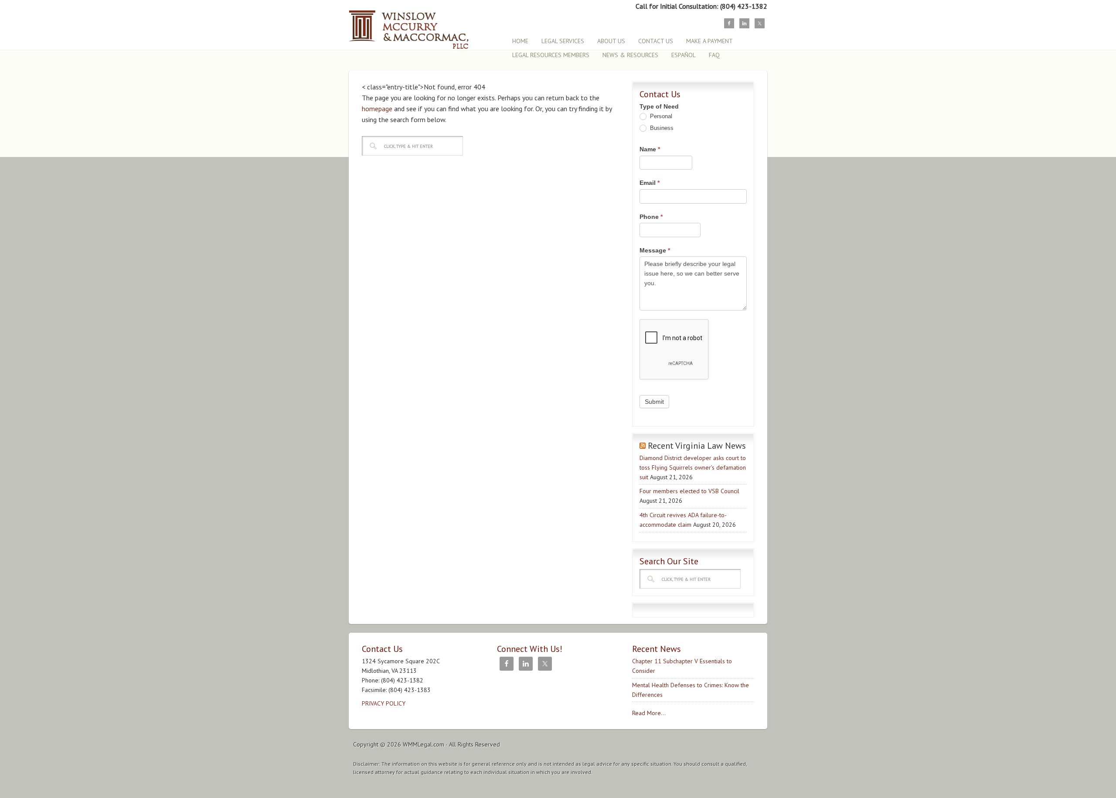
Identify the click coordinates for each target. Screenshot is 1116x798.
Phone (651, 216)
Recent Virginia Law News (697, 445)
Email (650, 182)
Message (655, 250)
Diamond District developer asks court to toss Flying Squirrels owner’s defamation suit (693, 467)
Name (650, 149)
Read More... (649, 713)
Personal (660, 116)
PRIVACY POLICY (383, 703)
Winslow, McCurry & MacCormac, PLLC (425, 25)
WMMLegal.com (423, 744)
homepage (377, 108)
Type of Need (659, 106)
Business (661, 128)
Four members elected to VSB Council (689, 491)
